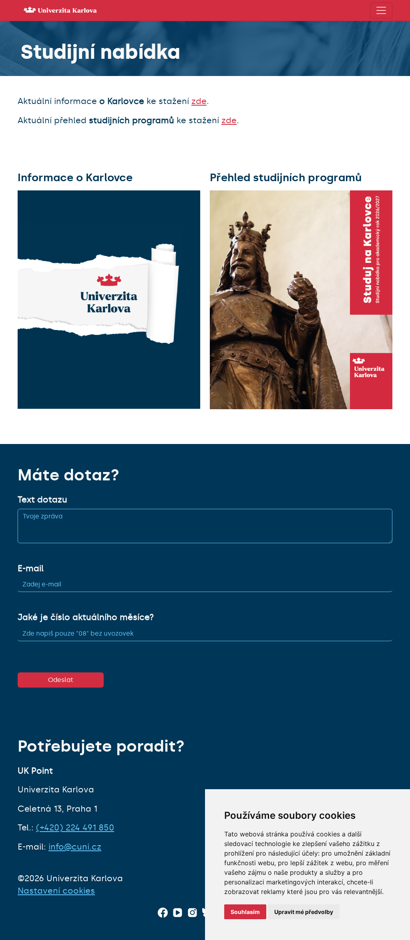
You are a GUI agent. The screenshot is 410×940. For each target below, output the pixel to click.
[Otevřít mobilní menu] (381, 10)
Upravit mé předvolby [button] (303, 911)
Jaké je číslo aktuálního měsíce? (86, 617)
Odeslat (60, 680)
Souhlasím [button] (245, 911)
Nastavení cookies (56, 891)
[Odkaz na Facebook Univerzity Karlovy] (163, 913)
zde (199, 101)
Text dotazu (42, 499)
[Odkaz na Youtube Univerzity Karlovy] (178, 913)
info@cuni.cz (74, 847)
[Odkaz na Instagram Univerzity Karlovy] (192, 913)
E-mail (31, 568)
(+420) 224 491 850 (75, 827)
